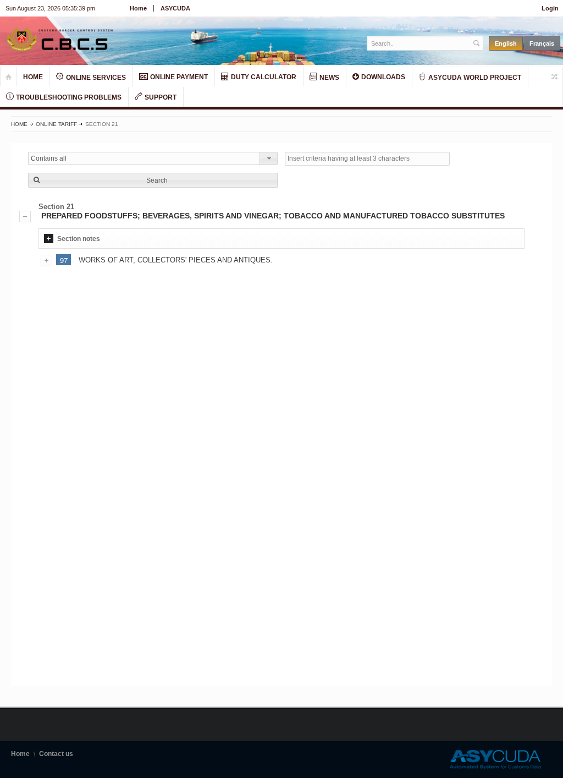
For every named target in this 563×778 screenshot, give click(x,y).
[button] (153, 180)
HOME (33, 77)
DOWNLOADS (382, 77)
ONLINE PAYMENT (178, 77)
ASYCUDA (175, 8)
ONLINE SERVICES (95, 77)
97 (64, 260)
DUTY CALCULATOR (262, 77)
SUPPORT (159, 97)
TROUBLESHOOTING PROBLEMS (68, 97)
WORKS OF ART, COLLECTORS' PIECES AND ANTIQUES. (176, 260)
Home (138, 8)
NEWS (328, 77)
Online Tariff (56, 124)
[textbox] (419, 43)
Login (550, 8)
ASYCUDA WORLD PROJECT (474, 77)
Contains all (49, 158)
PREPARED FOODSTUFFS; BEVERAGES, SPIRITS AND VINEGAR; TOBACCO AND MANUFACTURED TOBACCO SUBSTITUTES (273, 215)
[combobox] (153, 158)
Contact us (56, 754)
